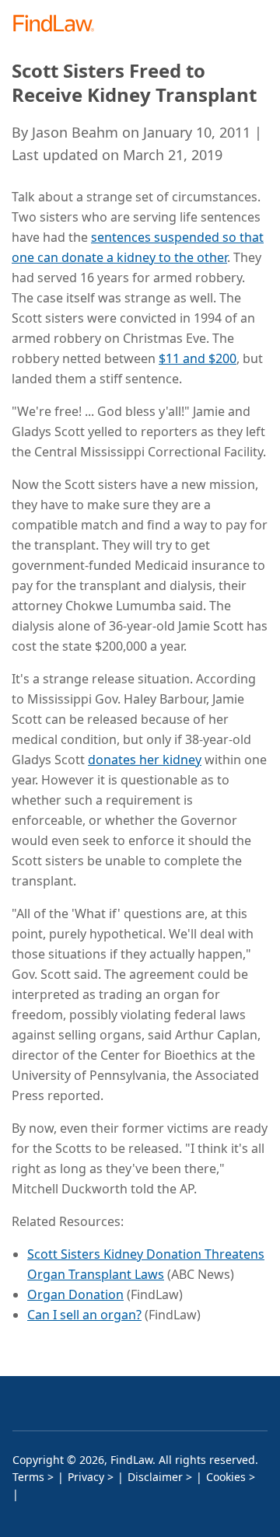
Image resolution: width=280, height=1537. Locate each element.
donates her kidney (144, 759)
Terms (28, 1476)
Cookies (226, 1476)
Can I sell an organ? (84, 1314)
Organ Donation (75, 1294)
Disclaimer (155, 1476)
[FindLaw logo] (58, 24)
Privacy (86, 1476)
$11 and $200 (197, 358)
